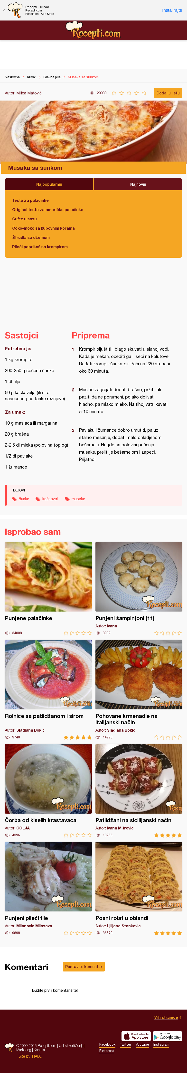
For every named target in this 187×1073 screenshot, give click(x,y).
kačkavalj (50, 499)
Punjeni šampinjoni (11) (138, 588)
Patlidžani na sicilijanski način (138, 791)
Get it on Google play (167, 1036)
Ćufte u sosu (24, 218)
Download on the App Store (136, 1036)
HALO (37, 1056)
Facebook (107, 1044)
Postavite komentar (83, 966)
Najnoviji (138, 184)
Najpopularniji (49, 184)
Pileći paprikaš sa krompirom (40, 246)
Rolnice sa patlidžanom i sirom (48, 690)
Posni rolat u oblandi (138, 888)
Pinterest (106, 1051)
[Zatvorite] (3, 10)
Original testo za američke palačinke (47, 209)
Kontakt (39, 1050)
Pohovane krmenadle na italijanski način (138, 690)
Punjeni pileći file (48, 888)
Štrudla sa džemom (31, 237)
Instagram (161, 1044)
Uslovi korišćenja (71, 1045)
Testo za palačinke (30, 200)
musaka (78, 499)
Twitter (125, 1044)
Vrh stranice (166, 1017)
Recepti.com (93, 30)
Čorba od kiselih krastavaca (48, 791)
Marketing (23, 1050)
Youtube (142, 1044)
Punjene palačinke (48, 588)
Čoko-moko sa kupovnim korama (43, 228)
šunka (24, 499)
